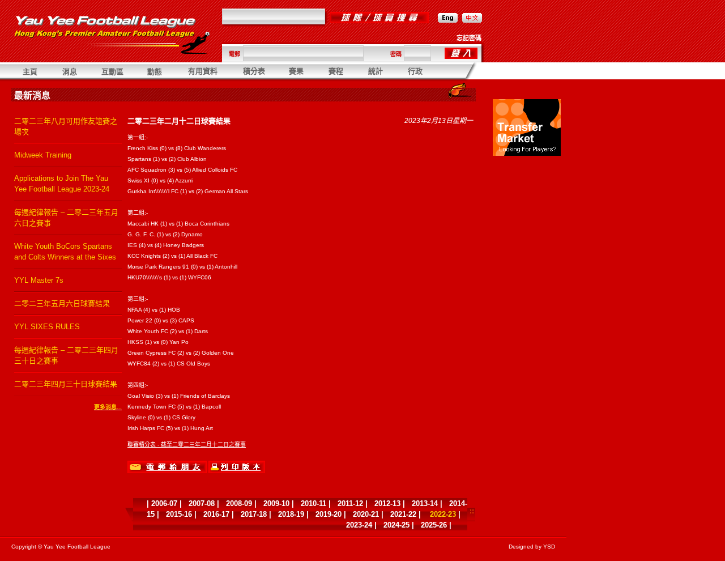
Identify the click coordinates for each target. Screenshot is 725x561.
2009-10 (276, 503)
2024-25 (396, 525)
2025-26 (434, 525)
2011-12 (350, 503)
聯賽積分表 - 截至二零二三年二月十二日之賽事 (186, 444)
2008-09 (239, 503)
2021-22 (403, 514)
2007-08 (202, 503)
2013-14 (425, 503)
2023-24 (359, 525)
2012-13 (387, 503)
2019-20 (328, 514)
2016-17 (216, 514)
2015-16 (179, 514)
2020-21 (366, 514)
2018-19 (291, 514)
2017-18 (254, 514)
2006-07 (164, 503)
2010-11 (313, 503)
